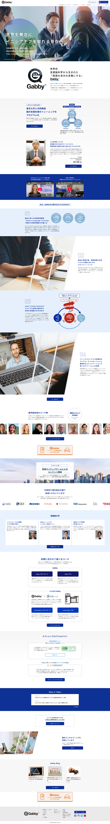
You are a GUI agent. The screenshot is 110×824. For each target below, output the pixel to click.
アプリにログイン (104, 2)
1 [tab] (2, 59)
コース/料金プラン (75, 4)
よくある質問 (105, 4)
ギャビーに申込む (81, 812)
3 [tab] (8, 59)
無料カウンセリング (57, 811)
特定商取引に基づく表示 (66, 815)
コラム (94, 4)
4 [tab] (10, 59)
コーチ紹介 (83, 4)
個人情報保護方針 (65, 812)
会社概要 (64, 811)
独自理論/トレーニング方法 (47, 809)
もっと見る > (76, 706)
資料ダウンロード (57, 812)
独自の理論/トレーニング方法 (64, 4)
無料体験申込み (94, 2)
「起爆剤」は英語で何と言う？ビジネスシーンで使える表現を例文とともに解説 (73, 780)
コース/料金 (44, 811)
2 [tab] (5, 59)
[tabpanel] (55, 33)
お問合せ (64, 809)
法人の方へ (99, 4)
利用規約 (64, 817)
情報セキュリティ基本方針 (67, 814)
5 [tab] (13, 59)
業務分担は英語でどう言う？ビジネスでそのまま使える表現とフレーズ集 (54, 780)
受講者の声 (89, 4)
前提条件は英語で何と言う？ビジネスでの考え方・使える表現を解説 (36, 779)
